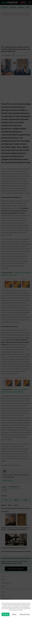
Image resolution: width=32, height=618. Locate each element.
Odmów (14, 614)
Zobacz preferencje (25, 614)
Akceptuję (5, 614)
